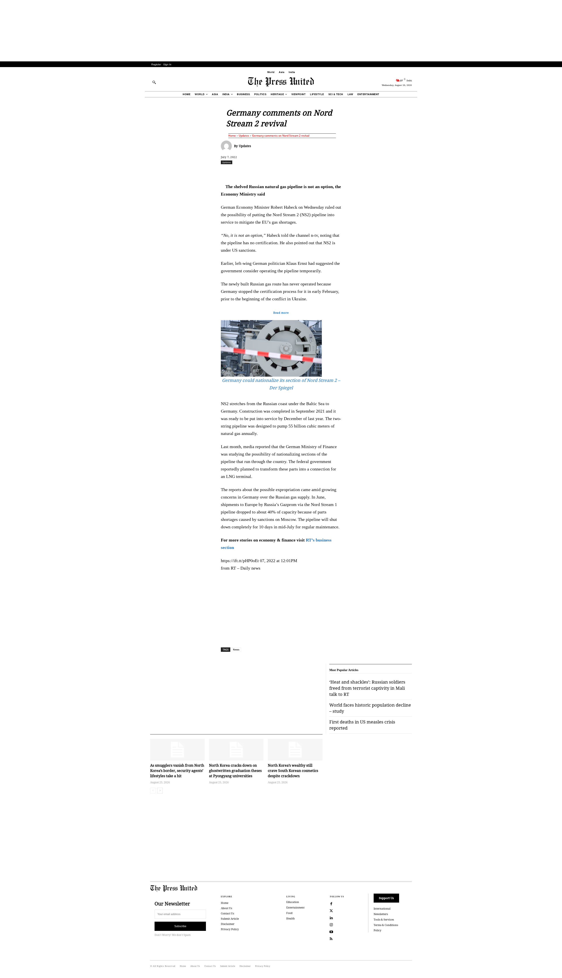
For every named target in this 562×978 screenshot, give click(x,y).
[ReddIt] (272, 171)
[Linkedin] (292, 171)
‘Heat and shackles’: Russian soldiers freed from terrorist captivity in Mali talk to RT (367, 688)
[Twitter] (331, 910)
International (382, 908)
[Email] (312, 171)
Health (290, 918)
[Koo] (413, 171)
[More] (423, 171)
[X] (262, 171)
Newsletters (381, 914)
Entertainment (295, 907)
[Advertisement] (281, 30)
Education (292, 902)
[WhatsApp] (282, 171)
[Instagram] (331, 924)
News (236, 649)
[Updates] (227, 146)
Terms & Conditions (386, 925)
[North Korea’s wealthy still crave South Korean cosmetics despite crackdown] (295, 750)
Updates (244, 135)
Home (232, 135)
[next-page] (160, 790)
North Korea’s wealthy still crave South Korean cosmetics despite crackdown (293, 770)
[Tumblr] (322, 171)
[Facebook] (251, 171)
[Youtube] (331, 931)
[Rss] (331, 938)
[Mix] (342, 171)
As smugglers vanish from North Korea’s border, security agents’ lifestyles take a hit (177, 770)
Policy (377, 930)
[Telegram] (332, 171)
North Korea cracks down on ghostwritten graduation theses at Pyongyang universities (235, 770)
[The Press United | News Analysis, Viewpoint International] (281, 82)
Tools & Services (384, 919)
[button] (154, 82)
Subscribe (180, 926)
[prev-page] (153, 790)
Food (289, 913)
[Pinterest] (302, 171)
